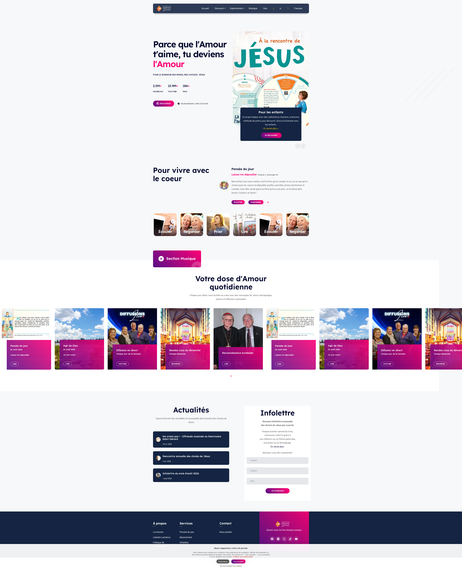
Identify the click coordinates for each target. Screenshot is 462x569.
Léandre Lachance (161, 537)
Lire (14, 364)
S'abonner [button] (256, 202)
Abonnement (186, 537)
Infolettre (184, 542)
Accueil (205, 8)
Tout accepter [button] (238, 561)
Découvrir (165, 103)
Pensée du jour (187, 532)
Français (298, 8)
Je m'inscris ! (271, 132)
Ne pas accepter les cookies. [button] (231, 566)
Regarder (175, 364)
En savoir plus (277, 446)
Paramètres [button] (222, 561)
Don (265, 8)
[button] (281, 8)
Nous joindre (226, 532)
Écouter (238, 202)
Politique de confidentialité (243, 556)
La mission (158, 532)
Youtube (122, 364)
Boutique (253, 8)
